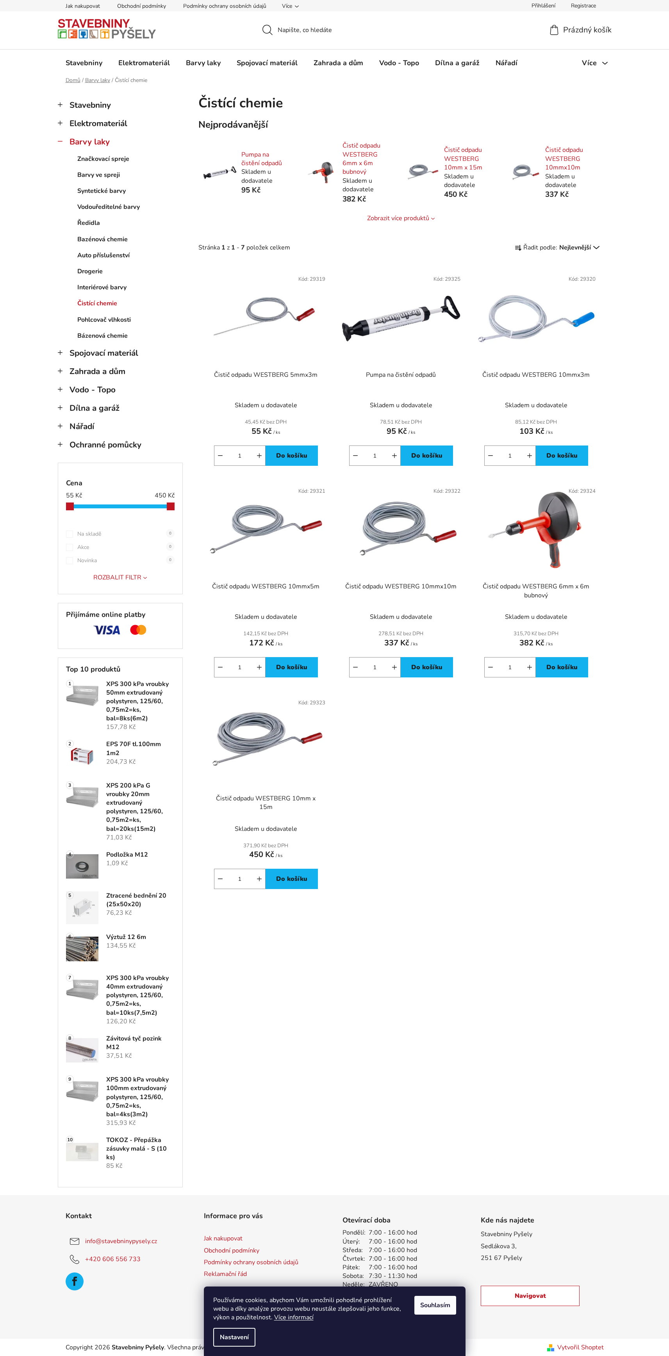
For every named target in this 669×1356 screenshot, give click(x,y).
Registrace (583, 5)
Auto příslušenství (103, 255)
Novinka (124, 560)
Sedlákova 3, (499, 1246)
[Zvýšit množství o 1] (259, 455)
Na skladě (124, 534)
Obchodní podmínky (141, 6)
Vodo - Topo (93, 389)
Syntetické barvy (101, 191)
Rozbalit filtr (117, 577)
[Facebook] (75, 1281)
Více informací (294, 1317)
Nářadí (82, 426)
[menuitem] (84, 63)
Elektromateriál (98, 123)
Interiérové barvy (102, 287)
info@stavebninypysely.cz (121, 1241)
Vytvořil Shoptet (580, 1347)
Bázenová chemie (102, 335)
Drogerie (90, 271)
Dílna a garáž (95, 408)
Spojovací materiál (104, 352)
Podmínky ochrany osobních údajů (224, 6)
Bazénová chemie (102, 239)
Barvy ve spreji (98, 175)
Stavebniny (90, 105)
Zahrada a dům (97, 371)
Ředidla (88, 223)
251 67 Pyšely (501, 1258)
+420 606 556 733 (113, 1259)
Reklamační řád (225, 1274)
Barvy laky (90, 141)
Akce (124, 547)
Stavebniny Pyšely (506, 1234)
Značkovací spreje (103, 159)
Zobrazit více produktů (398, 218)
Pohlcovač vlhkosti (104, 319)
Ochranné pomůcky (105, 444)
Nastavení (234, 1337)
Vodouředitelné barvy (108, 207)
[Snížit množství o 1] (220, 455)
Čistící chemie (97, 303)
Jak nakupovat (83, 6)
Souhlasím (435, 1305)
